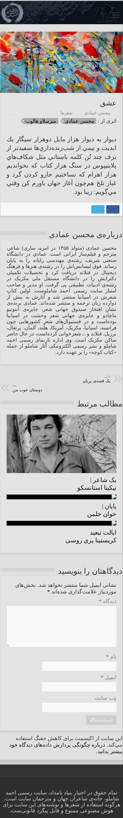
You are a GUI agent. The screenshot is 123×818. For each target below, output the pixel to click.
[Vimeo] (63, 785)
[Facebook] (74, 785)
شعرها (66, 113)
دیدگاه (107, 601)
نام (111, 657)
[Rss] (80, 785)
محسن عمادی (97, 113)
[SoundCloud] (57, 785)
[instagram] (52, 785)
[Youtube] (69, 785)
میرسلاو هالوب (40, 121)
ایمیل (108, 677)
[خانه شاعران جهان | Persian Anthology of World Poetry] (61, 12)
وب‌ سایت (105, 698)
